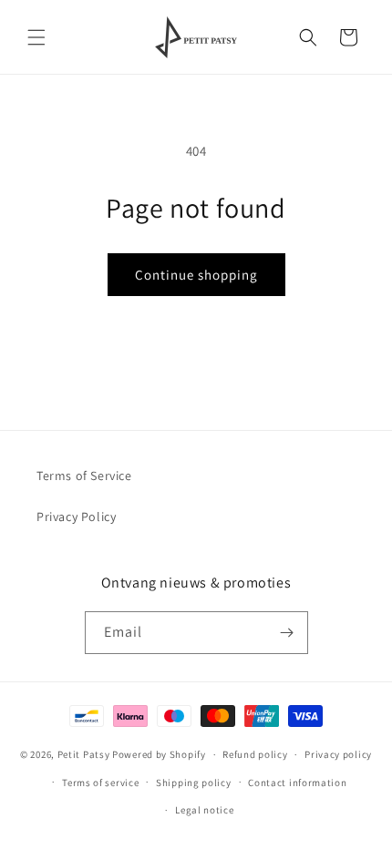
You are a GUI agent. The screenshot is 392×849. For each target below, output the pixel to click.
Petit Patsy (83, 754)
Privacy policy (338, 754)
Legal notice (204, 809)
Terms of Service (84, 475)
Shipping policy (194, 782)
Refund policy (254, 754)
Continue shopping (196, 274)
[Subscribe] (287, 632)
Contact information (297, 782)
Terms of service (100, 782)
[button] (36, 37)
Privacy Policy (76, 516)
